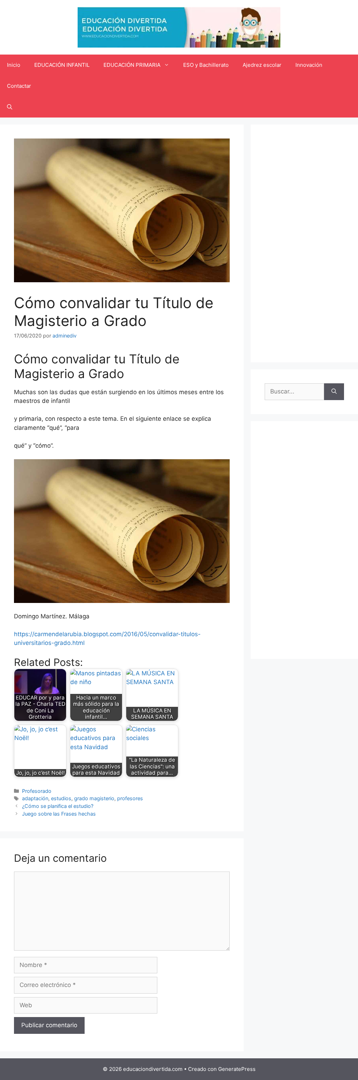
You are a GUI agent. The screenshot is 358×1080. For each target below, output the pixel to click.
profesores (130, 798)
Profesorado (36, 791)
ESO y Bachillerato (206, 65)
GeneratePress (237, 1069)
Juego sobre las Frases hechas (59, 814)
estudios (61, 798)
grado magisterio (94, 798)
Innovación (308, 65)
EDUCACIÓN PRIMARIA (131, 65)
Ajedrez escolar (262, 65)
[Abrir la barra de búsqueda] (9, 107)
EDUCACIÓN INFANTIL (62, 65)
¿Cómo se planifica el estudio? (57, 806)
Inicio (13, 65)
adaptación (35, 798)
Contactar (19, 86)
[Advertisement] (304, 243)
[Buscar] (334, 391)
